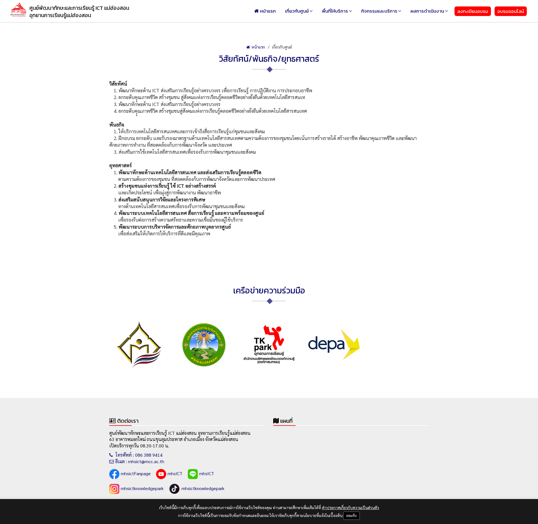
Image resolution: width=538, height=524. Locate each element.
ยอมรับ (351, 515)
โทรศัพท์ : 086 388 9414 (138, 455)
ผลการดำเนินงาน (427, 11)
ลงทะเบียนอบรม (472, 11)
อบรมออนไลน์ (510, 11)
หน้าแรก (268, 11)
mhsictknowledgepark (142, 488)
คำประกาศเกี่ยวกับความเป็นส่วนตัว (350, 507)
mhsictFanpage (136, 473)
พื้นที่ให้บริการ (335, 11)
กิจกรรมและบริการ (379, 11)
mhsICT (175, 473)
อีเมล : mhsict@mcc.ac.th (139, 461)
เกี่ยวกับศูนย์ (297, 11)
